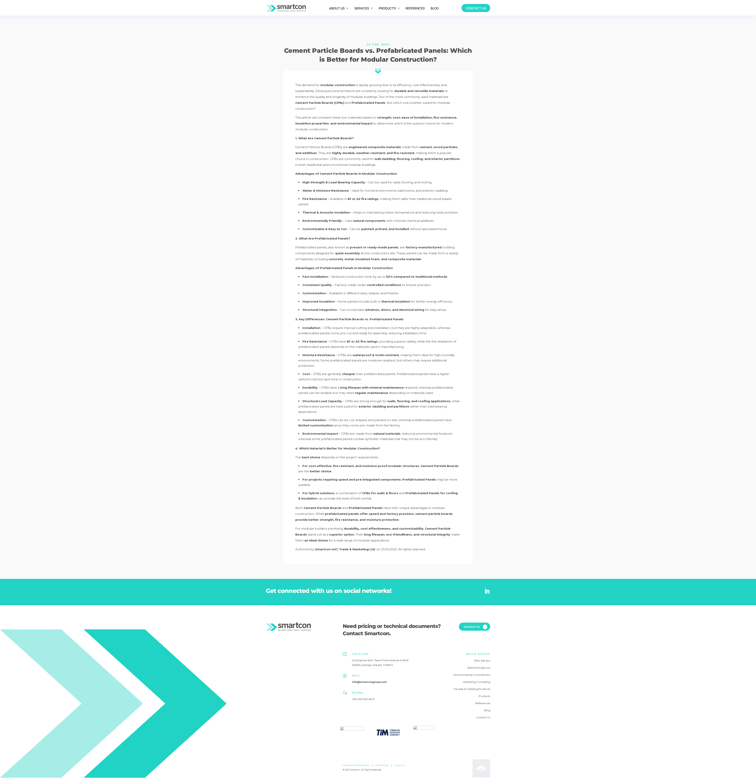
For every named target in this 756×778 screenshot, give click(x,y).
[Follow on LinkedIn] (487, 591)
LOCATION (360, 654)
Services (361, 8)
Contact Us (476, 8)
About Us (337, 8)
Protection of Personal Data (356, 765)
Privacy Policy (382, 765)
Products (387, 8)
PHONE (357, 692)
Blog (435, 8)
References (415, 8)
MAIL (356, 675)
